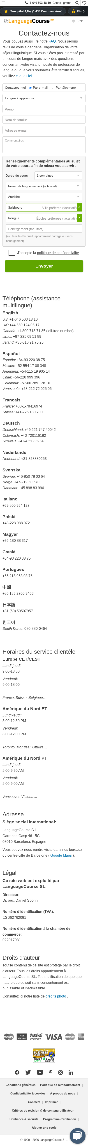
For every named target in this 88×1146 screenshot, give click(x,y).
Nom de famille (16, 120)
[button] (3, 3)
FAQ (52, 41)
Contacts (34, 1102)
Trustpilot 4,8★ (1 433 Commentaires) (36, 11)
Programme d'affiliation (59, 1119)
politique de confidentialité (58, 253)
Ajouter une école (44, 1127)
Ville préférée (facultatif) (60, 208)
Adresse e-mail (16, 130)
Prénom (11, 109)
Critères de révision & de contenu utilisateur (43, 1110)
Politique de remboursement (60, 1085)
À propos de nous (62, 1093)
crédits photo (56, 996)
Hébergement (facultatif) (26, 229)
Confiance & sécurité (23, 1119)
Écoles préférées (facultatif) (57, 218)
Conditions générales (20, 1085)
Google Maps (61, 855)
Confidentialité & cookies (27, 1093)
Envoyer (44, 266)
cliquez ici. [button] (24, 76)
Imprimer (51, 1102)
